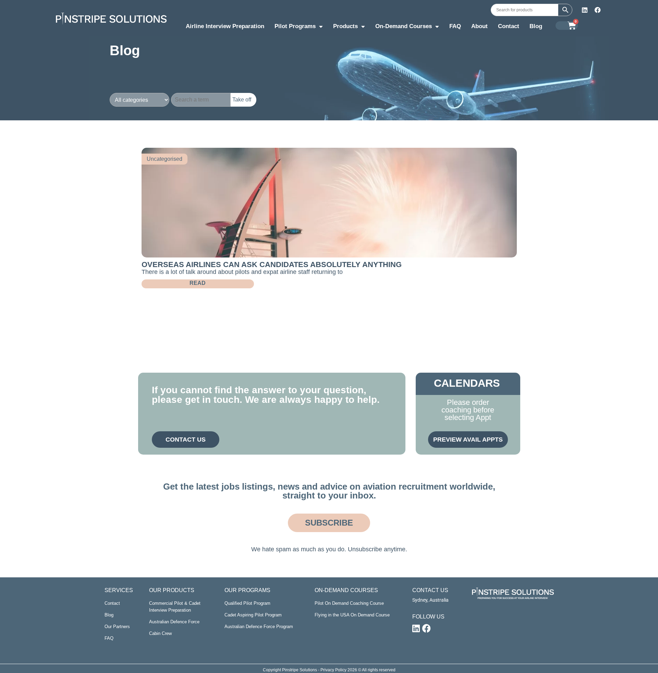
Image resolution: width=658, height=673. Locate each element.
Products (345, 26)
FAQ (455, 26)
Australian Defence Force (174, 621)
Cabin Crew (160, 633)
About (479, 26)
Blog (535, 26)
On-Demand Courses (403, 26)
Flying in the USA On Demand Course (352, 614)
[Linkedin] (584, 9)
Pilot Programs (295, 26)
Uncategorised (164, 159)
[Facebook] (597, 9)
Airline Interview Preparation (225, 26)
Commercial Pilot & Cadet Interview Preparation (174, 607)
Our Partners (117, 626)
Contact (508, 26)
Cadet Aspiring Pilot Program (253, 614)
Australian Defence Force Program (258, 626)
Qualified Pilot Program (247, 603)
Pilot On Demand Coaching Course (349, 603)
